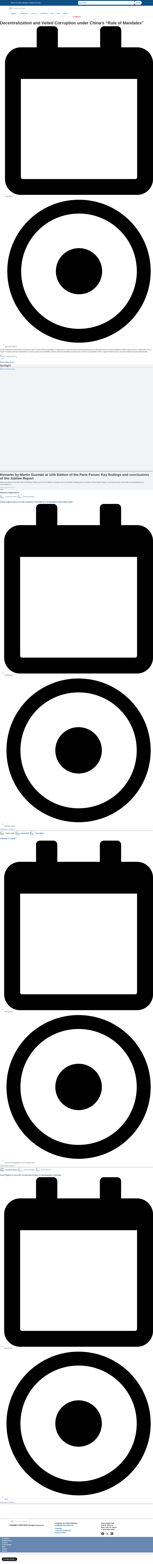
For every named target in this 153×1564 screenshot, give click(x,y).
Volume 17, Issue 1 (8, 838)
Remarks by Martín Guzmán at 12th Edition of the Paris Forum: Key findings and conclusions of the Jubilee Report (74, 476)
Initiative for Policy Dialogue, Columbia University (26, 3)
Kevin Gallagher (39, 833)
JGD (52, 13)
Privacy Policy (60, 1532)
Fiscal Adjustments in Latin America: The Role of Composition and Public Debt (36, 502)
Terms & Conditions (63, 1530)
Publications (24, 13)
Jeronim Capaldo (9, 833)
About (65, 13)
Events (33, 13)
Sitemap (58, 1528)
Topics (58, 13)
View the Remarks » (7, 487)
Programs (13, 13)
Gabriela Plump (25, 833)
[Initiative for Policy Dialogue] (61, 8)
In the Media (43, 13)
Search (138, 3)
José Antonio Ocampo (11, 1169)
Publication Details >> (8, 829)
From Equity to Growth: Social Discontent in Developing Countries (30, 1175)
